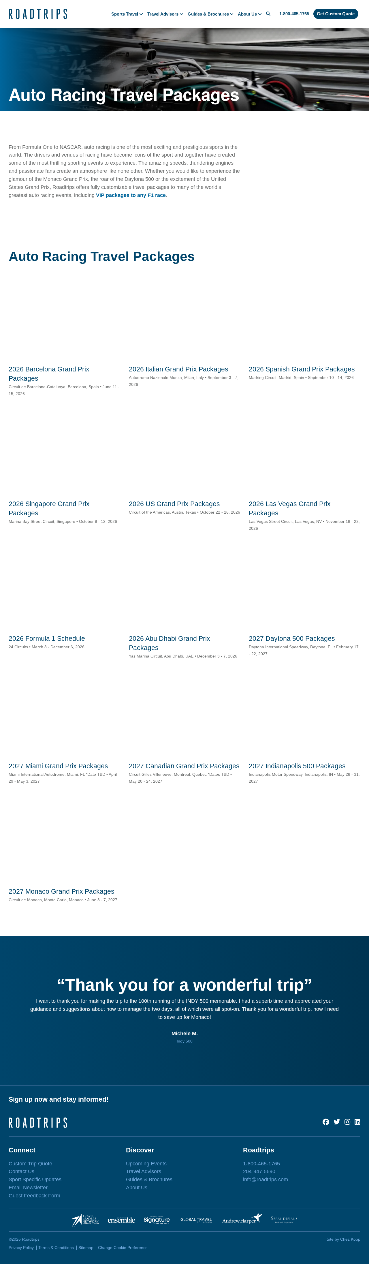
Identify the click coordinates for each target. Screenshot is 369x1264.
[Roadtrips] (38, 14)
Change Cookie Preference (123, 1247)
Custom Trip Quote (30, 1164)
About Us (247, 14)
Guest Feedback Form (34, 1196)
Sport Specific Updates (35, 1179)
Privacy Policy (21, 1247)
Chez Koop (350, 1239)
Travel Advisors (162, 14)
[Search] (268, 14)
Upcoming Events (146, 1164)
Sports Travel (124, 14)
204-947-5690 (259, 1171)
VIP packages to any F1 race (131, 195)
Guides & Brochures (208, 14)
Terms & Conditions (56, 1247)
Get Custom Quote (336, 13)
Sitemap (85, 1247)
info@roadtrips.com (265, 1179)
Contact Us (21, 1171)
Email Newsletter (28, 1187)
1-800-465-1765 (294, 13)
